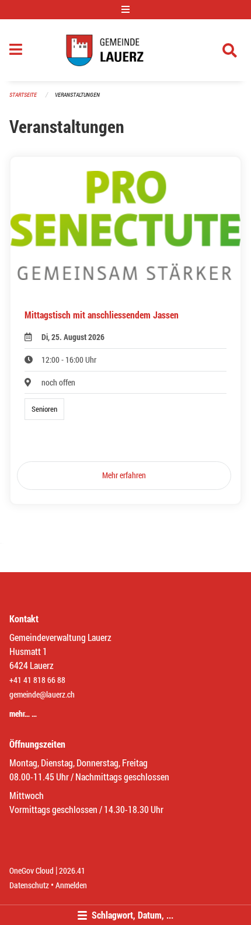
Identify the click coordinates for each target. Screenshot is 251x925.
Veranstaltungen (77, 95)
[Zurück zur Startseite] (125, 50)
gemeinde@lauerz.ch (42, 694)
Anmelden (71, 885)
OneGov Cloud (31, 870)
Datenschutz (29, 885)
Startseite (23, 95)
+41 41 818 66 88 (37, 679)
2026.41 (72, 870)
